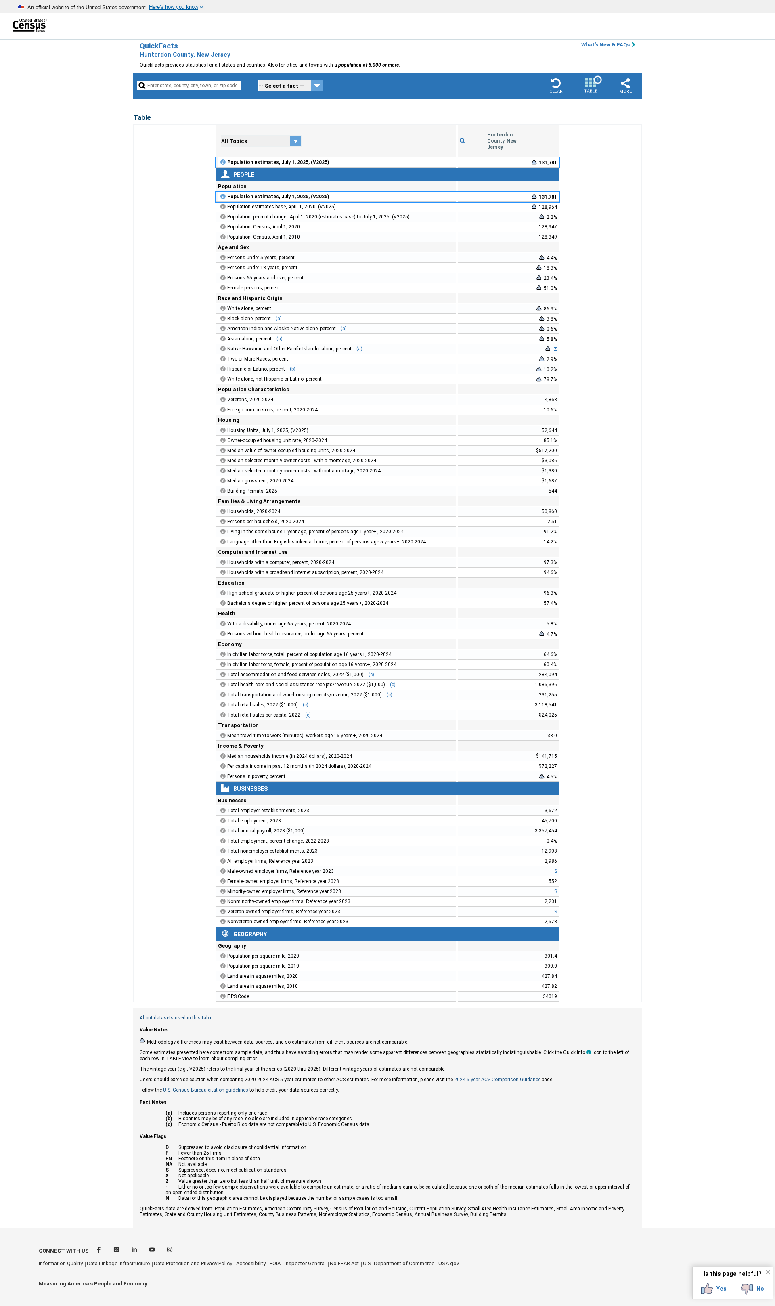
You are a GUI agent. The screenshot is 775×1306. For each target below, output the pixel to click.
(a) (279, 318)
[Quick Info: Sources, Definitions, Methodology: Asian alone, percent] (223, 338)
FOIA (275, 1263)
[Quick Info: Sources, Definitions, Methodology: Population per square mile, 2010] (223, 966)
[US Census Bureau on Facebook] (99, 1251)
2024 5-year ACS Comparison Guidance (497, 1079)
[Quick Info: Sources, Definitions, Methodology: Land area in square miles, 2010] (223, 986)
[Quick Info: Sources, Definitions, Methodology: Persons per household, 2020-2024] (223, 521)
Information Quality (61, 1263)
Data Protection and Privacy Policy (193, 1263)
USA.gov (448, 1263)
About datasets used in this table (176, 1018)
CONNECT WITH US (64, 1251)
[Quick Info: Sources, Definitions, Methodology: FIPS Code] (223, 996)
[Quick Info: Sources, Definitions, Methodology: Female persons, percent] (223, 288)
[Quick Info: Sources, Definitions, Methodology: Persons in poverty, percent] (223, 776)
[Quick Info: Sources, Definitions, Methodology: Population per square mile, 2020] (223, 956)
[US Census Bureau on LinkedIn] (135, 1251)
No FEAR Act (344, 1263)
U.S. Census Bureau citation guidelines (205, 1090)
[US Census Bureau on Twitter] (117, 1251)
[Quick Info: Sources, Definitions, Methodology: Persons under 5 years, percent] (223, 257)
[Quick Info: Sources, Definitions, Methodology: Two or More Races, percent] (223, 359)
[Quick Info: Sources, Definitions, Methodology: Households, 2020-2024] (223, 511)
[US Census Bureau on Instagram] (169, 1251)
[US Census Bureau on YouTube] (152, 1251)
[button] (555, 86)
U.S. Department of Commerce (398, 1263)
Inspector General (305, 1263)
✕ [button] (768, 1272)
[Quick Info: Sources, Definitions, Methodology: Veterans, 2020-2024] (223, 399)
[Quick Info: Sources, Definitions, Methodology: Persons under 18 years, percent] (223, 267)
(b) (292, 369)
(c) (371, 674)
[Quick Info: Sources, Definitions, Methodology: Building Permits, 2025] (223, 491)
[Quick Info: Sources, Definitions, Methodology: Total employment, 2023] (223, 821)
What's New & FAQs (605, 45)
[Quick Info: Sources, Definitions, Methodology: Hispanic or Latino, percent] (223, 369)
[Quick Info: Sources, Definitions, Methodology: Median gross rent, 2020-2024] (223, 481)
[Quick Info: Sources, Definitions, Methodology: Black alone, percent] (223, 318)
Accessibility (251, 1263)
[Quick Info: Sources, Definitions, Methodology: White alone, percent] (223, 308)
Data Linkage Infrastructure (118, 1263)
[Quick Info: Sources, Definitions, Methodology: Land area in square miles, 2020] (223, 976)
